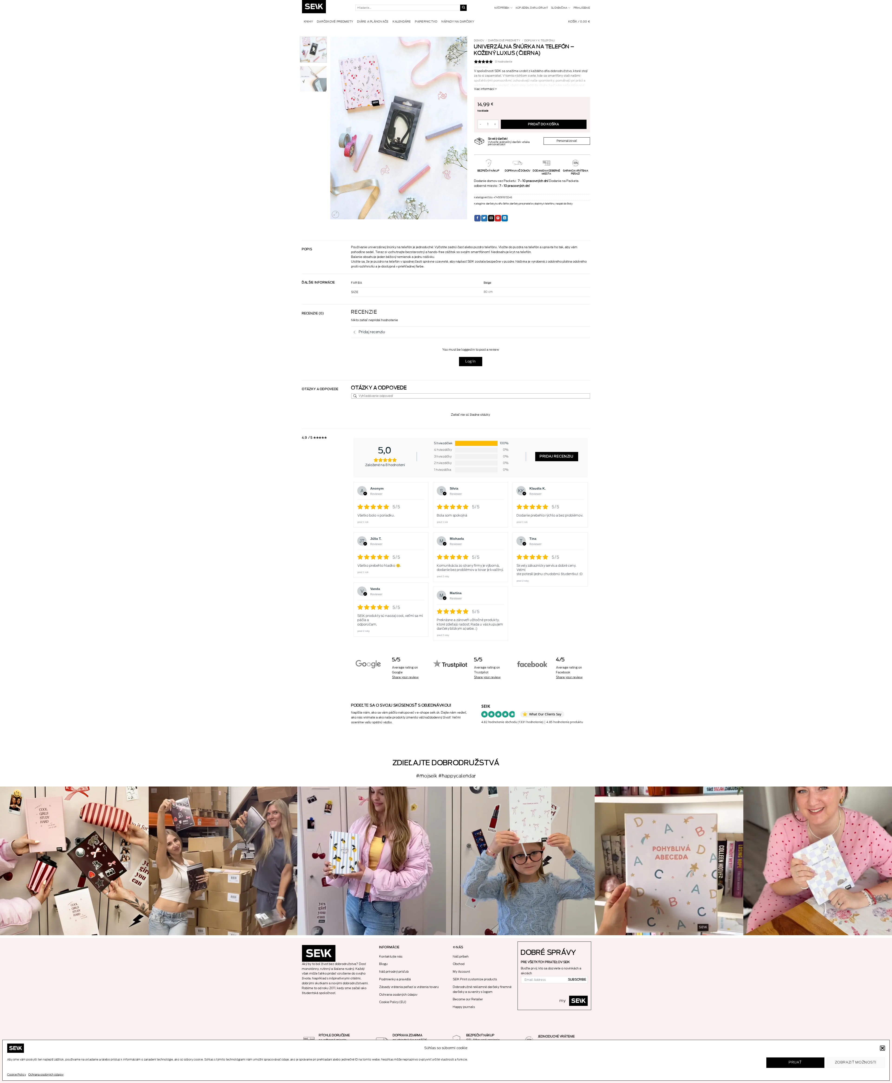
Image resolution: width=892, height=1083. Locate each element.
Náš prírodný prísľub (394, 971)
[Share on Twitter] (484, 218)
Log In (471, 361)
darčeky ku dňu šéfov (497, 204)
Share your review (405, 677)
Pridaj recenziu (557, 456)
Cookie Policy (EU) (393, 1002)
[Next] (458, 128)
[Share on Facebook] (477, 218)
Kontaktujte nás (391, 956)
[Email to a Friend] (491, 218)
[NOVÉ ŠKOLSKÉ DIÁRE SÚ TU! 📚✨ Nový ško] (223, 861)
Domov (479, 40)
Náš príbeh (502, 8)
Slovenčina (559, 8)
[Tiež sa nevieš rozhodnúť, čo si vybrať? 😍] (74, 861)
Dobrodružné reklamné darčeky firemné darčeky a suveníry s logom (482, 989)
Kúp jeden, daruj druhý (532, 8)
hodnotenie (503, 61)
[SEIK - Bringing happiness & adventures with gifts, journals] (325, 8)
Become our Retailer (468, 999)
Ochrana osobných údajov (46, 1074)
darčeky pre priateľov (522, 204)
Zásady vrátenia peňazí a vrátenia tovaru (409, 986)
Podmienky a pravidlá (395, 979)
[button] (882, 1048)
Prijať (795, 1062)
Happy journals (464, 1006)
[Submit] (463, 8)
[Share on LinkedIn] (505, 218)
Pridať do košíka (543, 124)
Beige (487, 282)
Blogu (383, 963)
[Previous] (339, 128)
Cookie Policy (16, 1074)
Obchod (459, 963)
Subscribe (577, 979)
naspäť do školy (564, 204)
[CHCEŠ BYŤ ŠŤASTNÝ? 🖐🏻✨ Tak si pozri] (371, 861)
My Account (461, 971)
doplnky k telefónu (540, 40)
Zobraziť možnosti (856, 1062)
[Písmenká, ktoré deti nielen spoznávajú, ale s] (669, 861)
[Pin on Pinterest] (498, 218)
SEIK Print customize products (475, 979)
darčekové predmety (504, 40)
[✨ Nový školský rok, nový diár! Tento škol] (520, 861)
